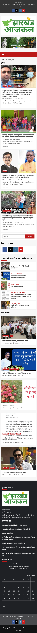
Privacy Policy (29, 616)
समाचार (8, 211)
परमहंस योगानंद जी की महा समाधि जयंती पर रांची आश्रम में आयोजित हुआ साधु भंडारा (18, 548)
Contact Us (18, 618)
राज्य (9, 4)
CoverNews (26, 628)
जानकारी (19, 7)
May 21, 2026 (17, 475)
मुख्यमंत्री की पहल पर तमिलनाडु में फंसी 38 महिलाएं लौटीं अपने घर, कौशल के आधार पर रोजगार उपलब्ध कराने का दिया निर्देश (18, 136)
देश (3, 4)
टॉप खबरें (18, 274)
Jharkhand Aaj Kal (8, 98)
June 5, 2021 (17, 98)
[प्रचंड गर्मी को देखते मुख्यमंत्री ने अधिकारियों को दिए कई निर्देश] (5, 275)
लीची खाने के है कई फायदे (17, 287)
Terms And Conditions (16, 616)
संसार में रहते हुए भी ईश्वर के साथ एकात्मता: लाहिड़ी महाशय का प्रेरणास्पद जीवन (18, 554)
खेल (29, 4)
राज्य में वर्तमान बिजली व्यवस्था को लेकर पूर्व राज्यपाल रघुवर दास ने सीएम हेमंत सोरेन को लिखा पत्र (21, 296)
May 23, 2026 (17, 375)
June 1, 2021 (17, 180)
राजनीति (13, 4)
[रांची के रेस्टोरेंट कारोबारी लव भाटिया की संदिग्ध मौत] (5, 305)
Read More (5, 106)
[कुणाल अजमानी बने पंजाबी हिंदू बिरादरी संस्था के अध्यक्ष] (5, 266)
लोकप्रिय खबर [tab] (16, 258)
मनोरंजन (33, 4)
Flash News (13, 264)
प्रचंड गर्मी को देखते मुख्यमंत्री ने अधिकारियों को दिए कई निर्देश (18, 277)
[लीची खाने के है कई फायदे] (5, 285)
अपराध (18, 4)
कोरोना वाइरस (24, 4)
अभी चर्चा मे (13, 284)
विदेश (6, 4)
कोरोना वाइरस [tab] (27, 258)
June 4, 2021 (17, 139)
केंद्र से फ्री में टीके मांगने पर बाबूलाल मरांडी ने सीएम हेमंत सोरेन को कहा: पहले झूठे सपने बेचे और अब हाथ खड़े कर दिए (18, 176)
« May (3, 606)
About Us (5, 616)
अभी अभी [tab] (5, 258)
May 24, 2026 (17, 343)
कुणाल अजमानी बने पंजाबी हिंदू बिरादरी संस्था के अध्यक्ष (15, 341)
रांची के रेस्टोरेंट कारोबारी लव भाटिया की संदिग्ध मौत (14, 472)
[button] (3, 54)
